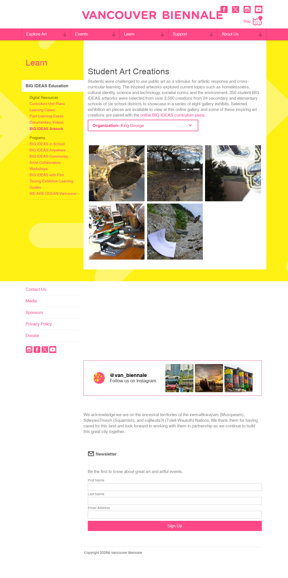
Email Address (99, 508)
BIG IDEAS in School (47, 144)
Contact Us (36, 289)
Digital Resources (44, 97)
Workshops (39, 169)
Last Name (96, 494)
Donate (32, 335)
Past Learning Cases (47, 116)
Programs (37, 138)
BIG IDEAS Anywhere (48, 150)
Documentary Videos (47, 122)
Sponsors (34, 312)
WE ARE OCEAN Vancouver (53, 193)
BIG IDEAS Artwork (46, 128)
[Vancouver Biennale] (152, 16)
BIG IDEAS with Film (47, 175)
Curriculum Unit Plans (47, 104)
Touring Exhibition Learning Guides (51, 184)
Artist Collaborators (45, 162)
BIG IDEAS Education (47, 85)
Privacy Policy (39, 324)
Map (247, 21)
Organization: (118, 125)
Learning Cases (42, 110)
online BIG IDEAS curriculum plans (172, 115)
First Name (96, 480)
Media (31, 300)
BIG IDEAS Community (49, 156)
